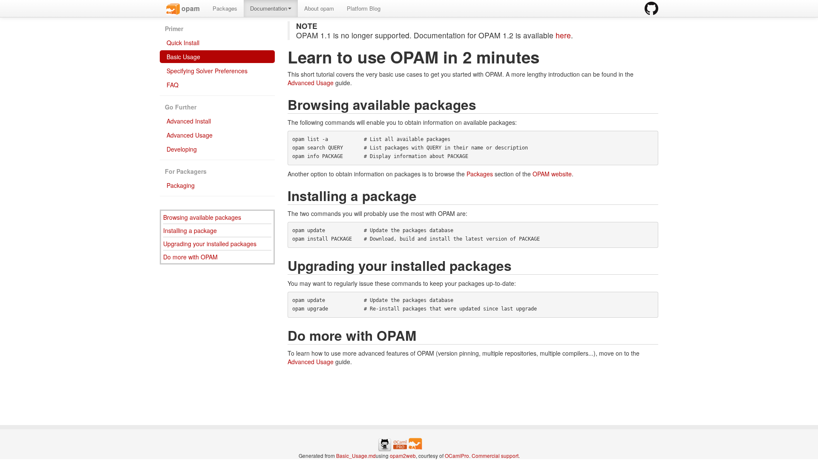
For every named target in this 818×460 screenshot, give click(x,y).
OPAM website (552, 174)
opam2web (403, 455)
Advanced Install (188, 121)
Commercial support (495, 455)
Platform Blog (363, 8)
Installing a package (190, 230)
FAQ (172, 84)
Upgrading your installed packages (209, 243)
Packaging (180, 185)
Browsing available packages (202, 217)
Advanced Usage (189, 135)
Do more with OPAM (190, 257)
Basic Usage (182, 56)
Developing (181, 149)
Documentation (268, 8)
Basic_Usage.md (356, 455)
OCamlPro (457, 455)
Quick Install (182, 42)
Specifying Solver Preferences (206, 70)
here (563, 35)
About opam (319, 8)
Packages (225, 8)
